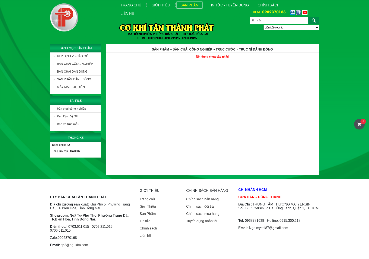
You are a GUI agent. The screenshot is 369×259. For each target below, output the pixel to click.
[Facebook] (298, 12)
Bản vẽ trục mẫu (68, 124)
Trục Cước (226, 49)
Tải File (76, 100)
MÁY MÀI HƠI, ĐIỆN (71, 87)
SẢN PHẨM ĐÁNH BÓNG (74, 79)
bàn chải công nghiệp (71, 108)
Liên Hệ (127, 13)
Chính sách (269, 5)
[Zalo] (292, 12)
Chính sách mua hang (203, 214)
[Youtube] (304, 12)
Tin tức (145, 221)
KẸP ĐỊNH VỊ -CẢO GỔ (72, 56)
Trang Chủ (131, 5)
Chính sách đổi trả (200, 206)
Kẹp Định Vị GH (67, 116)
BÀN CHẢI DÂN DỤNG (72, 71)
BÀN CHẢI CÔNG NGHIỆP (75, 63)
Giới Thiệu (161, 5)
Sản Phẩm (189, 5)
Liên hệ (145, 235)
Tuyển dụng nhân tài (201, 221)
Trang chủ (147, 199)
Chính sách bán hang (202, 199)
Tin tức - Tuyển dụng (229, 5)
